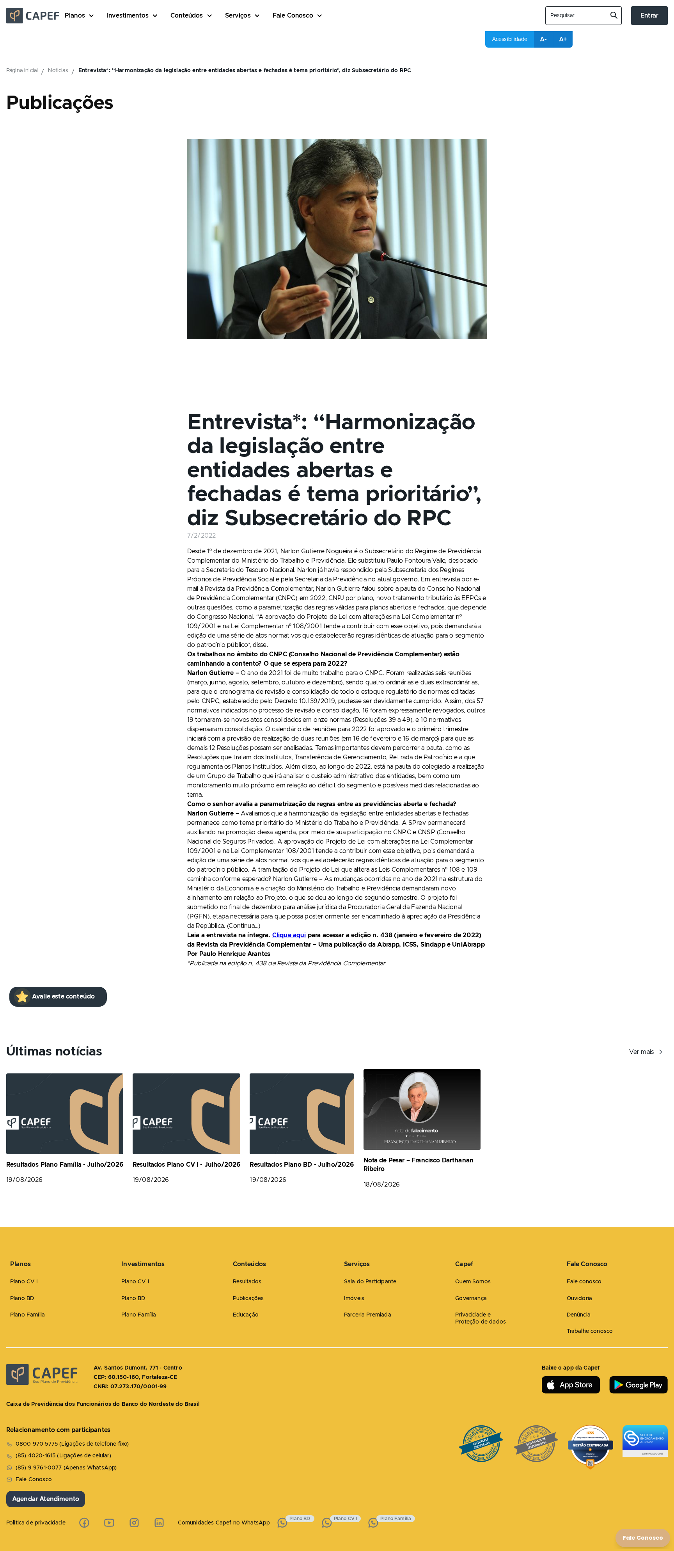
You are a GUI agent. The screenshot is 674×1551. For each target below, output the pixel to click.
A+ (563, 39)
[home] (35, 15)
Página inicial (22, 70)
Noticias (58, 70)
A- (543, 39)
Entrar (649, 15)
